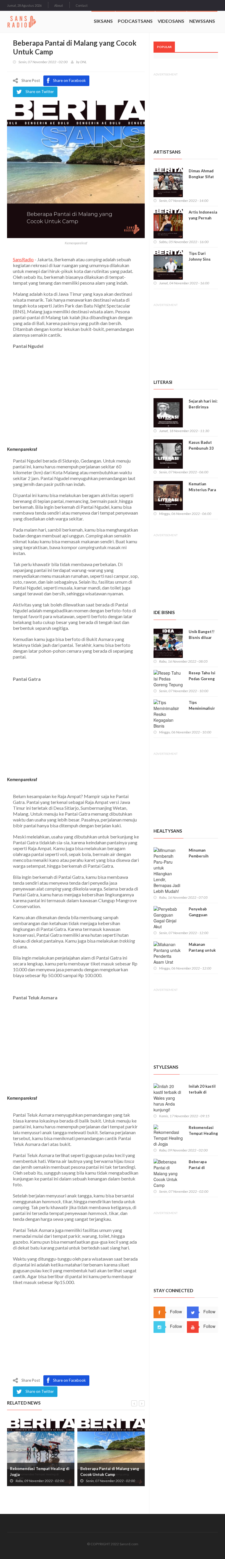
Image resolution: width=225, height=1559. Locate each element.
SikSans (103, 21)
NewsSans (202, 21)
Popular (164, 47)
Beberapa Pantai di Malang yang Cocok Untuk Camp (109, 1471)
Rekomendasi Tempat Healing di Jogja (39, 1471)
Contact (82, 5)
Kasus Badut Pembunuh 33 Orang (201, 448)
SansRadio (23, 259)
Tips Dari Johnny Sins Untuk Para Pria (203, 259)
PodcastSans (135, 21)
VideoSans (171, 21)
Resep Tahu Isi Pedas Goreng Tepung (202, 679)
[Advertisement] (76, 1331)
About (58, 5)
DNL (83, 62)
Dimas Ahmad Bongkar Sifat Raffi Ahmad (201, 177)
